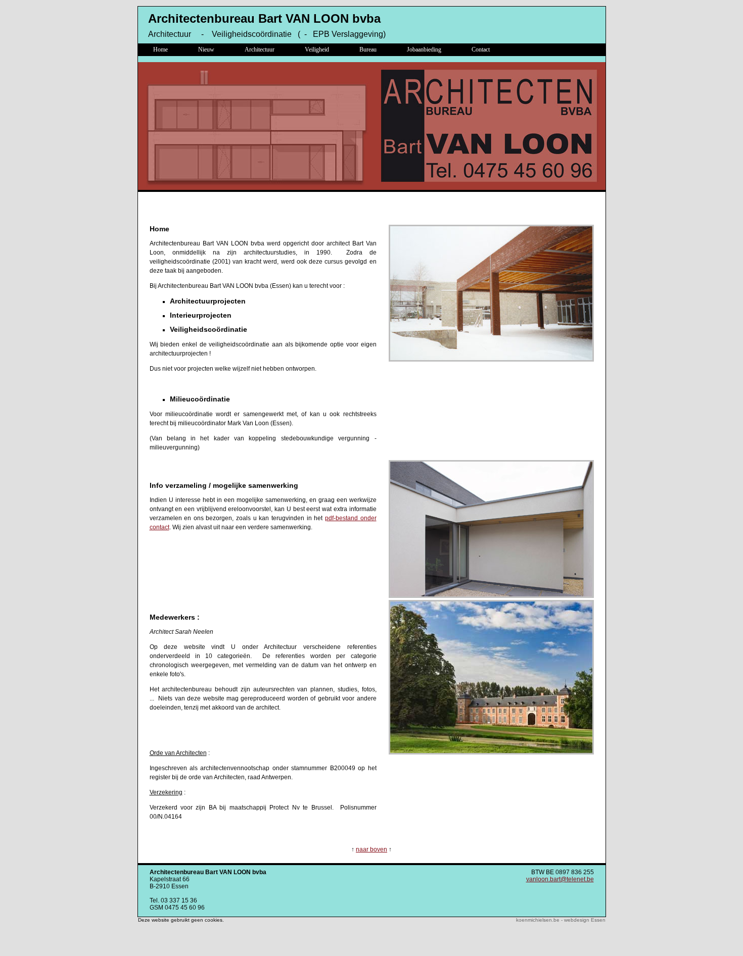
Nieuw (206, 49)
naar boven (371, 849)
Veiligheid (317, 49)
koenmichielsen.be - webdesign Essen (561, 920)
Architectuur (259, 49)
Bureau (368, 49)
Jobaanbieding (424, 49)
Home (160, 49)
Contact (481, 49)
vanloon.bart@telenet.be (560, 879)
